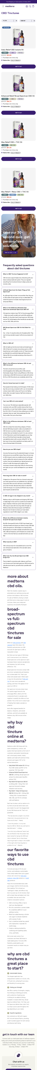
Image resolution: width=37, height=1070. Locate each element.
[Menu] (3, 6)
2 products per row (29, 31)
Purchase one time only (10, 57)
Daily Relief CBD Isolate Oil (12, 50)
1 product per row (29, 26)
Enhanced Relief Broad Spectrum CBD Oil (18, 96)
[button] (30, 6)
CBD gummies (17, 642)
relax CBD (15, 878)
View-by (23, 20)
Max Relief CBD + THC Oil (11, 142)
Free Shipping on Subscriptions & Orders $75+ (18, 1)
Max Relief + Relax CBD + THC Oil (15, 192)
